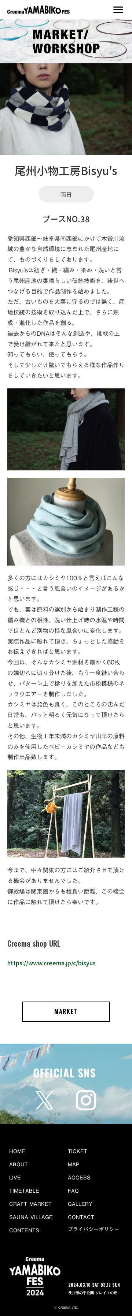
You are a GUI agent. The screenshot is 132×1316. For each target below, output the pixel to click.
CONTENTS (24, 1230)
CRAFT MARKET (30, 1204)
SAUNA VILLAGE (31, 1217)
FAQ (73, 1191)
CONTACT (81, 1217)
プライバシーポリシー (93, 1229)
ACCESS (79, 1178)
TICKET (77, 1151)
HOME (17, 1151)
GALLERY (80, 1204)
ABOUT (18, 1164)
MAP (74, 1164)
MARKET (66, 1011)
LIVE (15, 1178)
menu (118, 9)
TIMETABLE (24, 1191)
